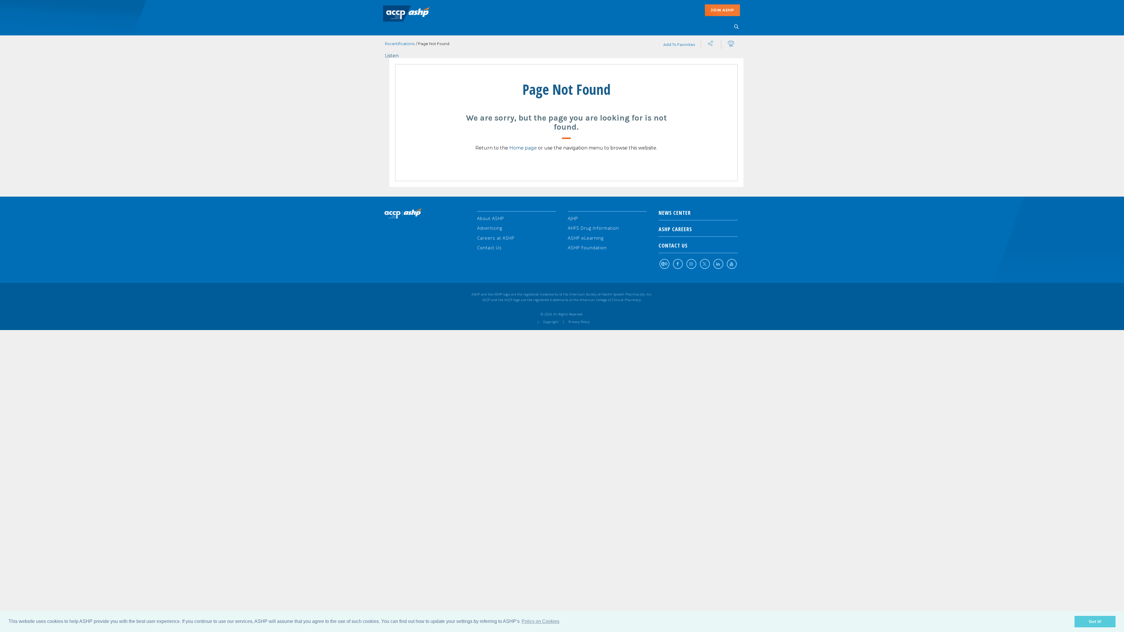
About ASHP (490, 218)
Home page (523, 148)
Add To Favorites (679, 44)
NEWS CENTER (675, 212)
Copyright (551, 322)
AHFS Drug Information (593, 228)
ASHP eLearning (586, 238)
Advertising (489, 228)
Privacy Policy (579, 322)
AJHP (573, 218)
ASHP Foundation (587, 247)
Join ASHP (722, 10)
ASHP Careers (675, 229)
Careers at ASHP (496, 238)
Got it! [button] (1095, 621)
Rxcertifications (399, 43)
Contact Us (489, 247)
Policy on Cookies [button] (540, 621)
